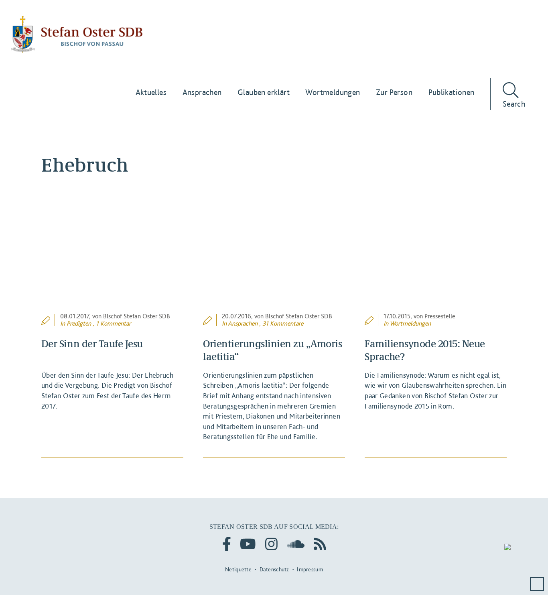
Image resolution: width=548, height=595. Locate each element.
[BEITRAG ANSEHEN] (112, 261)
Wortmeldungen (410, 323)
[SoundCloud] (295, 544)
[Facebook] (226, 544)
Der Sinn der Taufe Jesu (92, 343)
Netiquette (238, 569)
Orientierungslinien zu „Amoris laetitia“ (272, 349)
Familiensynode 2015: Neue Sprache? (425, 349)
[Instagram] (271, 544)
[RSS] (320, 544)
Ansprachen (243, 323)
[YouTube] (248, 544)
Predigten (79, 323)
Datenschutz (274, 569)
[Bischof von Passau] (77, 34)
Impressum (310, 569)
